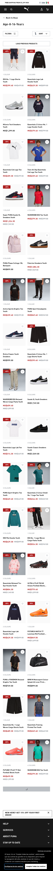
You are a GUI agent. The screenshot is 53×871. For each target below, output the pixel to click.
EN (43, 2)
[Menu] (5, 9)
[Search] (11, 9)
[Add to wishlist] (23, 51)
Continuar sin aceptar (44, 851)
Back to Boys (12, 18)
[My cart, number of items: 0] (47, 9)
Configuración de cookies (14, 866)
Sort (41, 34)
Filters (8, 34)
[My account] (41, 9)
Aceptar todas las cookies (35, 866)
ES (40, 2)
